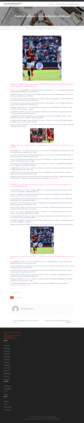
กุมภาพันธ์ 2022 (7, 365)
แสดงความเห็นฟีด (7, 407)
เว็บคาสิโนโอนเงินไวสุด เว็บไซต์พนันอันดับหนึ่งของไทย (67, 4)
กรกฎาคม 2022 (7, 351)
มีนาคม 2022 (6, 362)
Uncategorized (7, 386)
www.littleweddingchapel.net (13, 3)
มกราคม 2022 (7, 368)
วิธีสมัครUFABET (14, 211)
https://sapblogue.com (54, 178)
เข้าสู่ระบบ (6, 401)
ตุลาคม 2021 (6, 376)
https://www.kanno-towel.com (11, 338)
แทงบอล (5, 394)
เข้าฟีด (5, 404)
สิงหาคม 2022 (7, 348)
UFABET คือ (26, 107)
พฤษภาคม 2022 (7, 356)
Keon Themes (56, 419)
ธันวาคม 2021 (7, 370)
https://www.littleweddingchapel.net (20, 285)
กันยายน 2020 (7, 379)
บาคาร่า (5, 391)
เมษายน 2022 (7, 359)
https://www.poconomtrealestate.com (12, 335)
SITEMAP (51, 4)
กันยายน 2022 (7, 345)
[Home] (27, 28)
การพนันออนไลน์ (18, 297)
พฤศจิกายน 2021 (7, 373)
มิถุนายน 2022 (7, 353)
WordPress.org (7, 409)
